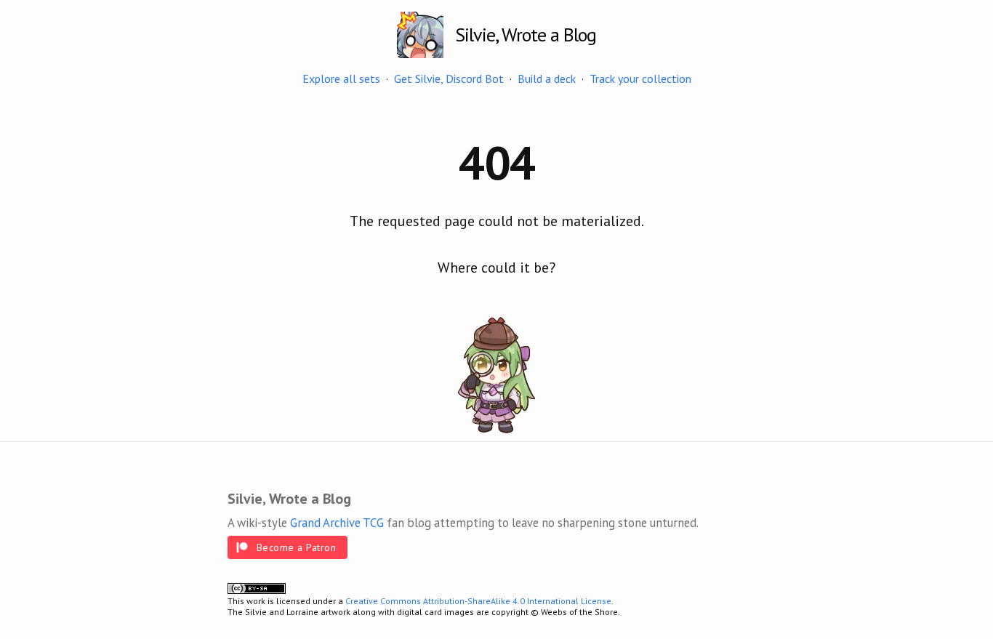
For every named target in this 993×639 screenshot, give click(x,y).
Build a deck (547, 78)
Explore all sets (341, 78)
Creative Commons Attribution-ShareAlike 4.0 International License (478, 600)
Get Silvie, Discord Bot (449, 78)
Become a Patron (296, 547)
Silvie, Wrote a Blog (525, 35)
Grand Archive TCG (337, 523)
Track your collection (640, 78)
